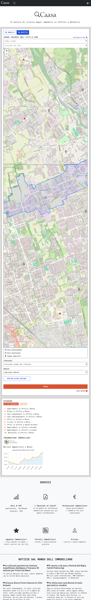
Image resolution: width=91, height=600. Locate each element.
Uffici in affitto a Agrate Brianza (22, 425)
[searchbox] (45, 364)
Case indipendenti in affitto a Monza (23, 414)
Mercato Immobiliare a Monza (17, 447)
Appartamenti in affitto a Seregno (22, 427)
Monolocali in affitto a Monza (21, 433)
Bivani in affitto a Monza (18, 411)
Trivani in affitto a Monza (18, 422)
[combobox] (45, 41)
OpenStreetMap (82, 347)
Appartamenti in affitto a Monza (21, 409)
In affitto (23, 32)
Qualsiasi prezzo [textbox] (11, 372)
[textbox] (45, 41)
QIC (21, 511)
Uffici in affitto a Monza (18, 419)
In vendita (9, 32)
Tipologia (7, 360)
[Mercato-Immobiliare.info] (45, 441)
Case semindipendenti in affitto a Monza (24, 417)
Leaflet (67, 347)
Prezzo (6, 369)
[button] (88, 3)
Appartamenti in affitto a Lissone (22, 430)
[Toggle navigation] (14, 3)
